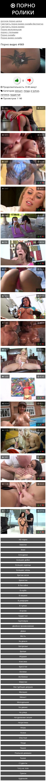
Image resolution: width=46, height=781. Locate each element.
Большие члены (23, 570)
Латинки (23, 671)
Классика (23, 661)
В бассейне (23, 585)
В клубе (23, 590)
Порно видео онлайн (11, 37)
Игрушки (23, 656)
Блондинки (23, 555)
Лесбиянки (23, 677)
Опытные (23, 738)
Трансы (23, 773)
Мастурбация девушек (23, 687)
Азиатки (23, 544)
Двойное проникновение (23, 626)
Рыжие (23, 758)
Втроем (23, 611)
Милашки (23, 692)
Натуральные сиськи (23, 717)
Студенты (23, 763)
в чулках (35, 90)
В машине (23, 595)
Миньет (23, 697)
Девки (23, 631)
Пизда (23, 743)
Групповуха (23, 621)
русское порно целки (11, 21)
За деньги (23, 641)
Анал (23, 550)
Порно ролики (23, 9)
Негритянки (23, 722)
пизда (27, 90)
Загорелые (23, 646)
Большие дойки (23, 560)
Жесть (23, 636)
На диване (23, 707)
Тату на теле (23, 768)
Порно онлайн (8, 35)
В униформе (23, 600)
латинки (5, 94)
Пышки (23, 748)
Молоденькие (23, 702)
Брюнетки (23, 580)
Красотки (23, 666)
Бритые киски (23, 575)
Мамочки (23, 682)
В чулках (23, 605)
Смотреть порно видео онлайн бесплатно (22, 23)
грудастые (15, 94)
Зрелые (23, 651)
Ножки (23, 732)
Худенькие (23, 778)
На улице (23, 712)
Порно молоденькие (11, 29)
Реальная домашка (23, 753)
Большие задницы (23, 565)
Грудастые (23, 616)
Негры (23, 727)
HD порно (23, 539)
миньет (19, 90)
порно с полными (9, 32)
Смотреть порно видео (12, 26)
